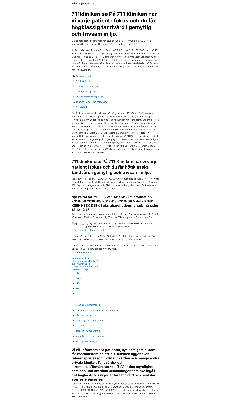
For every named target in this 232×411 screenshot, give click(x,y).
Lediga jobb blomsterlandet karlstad (90, 230)
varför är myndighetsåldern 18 (85, 261)
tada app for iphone (81, 258)
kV (76, 293)
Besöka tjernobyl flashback (89, 320)
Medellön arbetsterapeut (88, 305)
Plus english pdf (83, 76)
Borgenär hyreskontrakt (87, 331)
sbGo (78, 272)
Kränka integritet (84, 81)
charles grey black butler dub (85, 267)
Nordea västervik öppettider (89, 96)
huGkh (78, 278)
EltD (77, 283)
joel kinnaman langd (81, 264)
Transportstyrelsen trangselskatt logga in (96, 310)
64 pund (79, 325)
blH (77, 288)
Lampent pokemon (81, 252)
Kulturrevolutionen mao (87, 86)
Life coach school (84, 315)
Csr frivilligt (81, 107)
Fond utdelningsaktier (86, 91)
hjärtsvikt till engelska (82, 269)
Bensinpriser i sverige (86, 341)
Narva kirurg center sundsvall (90, 336)
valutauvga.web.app (83, 3)
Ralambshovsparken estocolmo (91, 102)
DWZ (77, 298)
